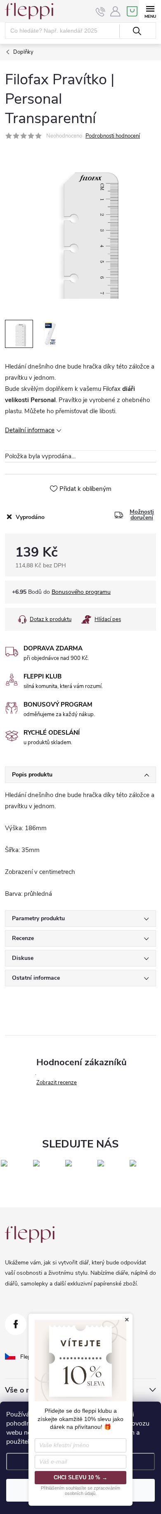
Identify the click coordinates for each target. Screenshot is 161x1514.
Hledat (136, 31)
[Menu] (150, 11)
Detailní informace (29, 430)
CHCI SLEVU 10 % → (80, 1477)
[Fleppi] (29, 1234)
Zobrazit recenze (56, 1082)
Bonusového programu (81, 592)
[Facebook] (15, 1324)
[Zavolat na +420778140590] (100, 11)
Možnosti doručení (142, 515)
